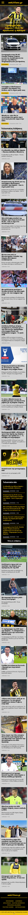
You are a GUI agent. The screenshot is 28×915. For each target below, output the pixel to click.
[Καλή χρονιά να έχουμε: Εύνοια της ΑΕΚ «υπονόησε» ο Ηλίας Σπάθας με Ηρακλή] (14, 762)
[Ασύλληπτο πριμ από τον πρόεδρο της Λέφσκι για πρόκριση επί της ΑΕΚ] (14, 553)
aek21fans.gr (14, 895)
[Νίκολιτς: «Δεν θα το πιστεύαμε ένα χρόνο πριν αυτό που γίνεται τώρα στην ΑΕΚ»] (14, 104)
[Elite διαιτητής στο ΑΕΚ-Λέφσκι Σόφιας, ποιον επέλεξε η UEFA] (14, 795)
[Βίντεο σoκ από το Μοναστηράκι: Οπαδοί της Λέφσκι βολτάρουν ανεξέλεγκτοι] (14, 244)
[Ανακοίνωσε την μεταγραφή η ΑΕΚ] (14, 458)
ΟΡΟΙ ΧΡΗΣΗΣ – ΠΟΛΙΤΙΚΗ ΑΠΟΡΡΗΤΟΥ (14, 903)
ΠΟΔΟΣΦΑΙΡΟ (5, 64)
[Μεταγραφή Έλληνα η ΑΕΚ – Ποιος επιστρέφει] (14, 586)
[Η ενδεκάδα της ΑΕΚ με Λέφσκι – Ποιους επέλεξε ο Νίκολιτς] (14, 139)
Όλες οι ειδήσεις (14, 541)
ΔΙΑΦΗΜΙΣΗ (18, 901)
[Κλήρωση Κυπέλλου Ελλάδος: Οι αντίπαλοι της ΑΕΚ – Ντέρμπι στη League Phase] (14, 355)
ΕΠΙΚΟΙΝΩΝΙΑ (10, 901)
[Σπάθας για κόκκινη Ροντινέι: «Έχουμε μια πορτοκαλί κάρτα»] (14, 654)
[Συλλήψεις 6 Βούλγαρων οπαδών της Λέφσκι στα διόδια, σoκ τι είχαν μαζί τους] (14, 75)
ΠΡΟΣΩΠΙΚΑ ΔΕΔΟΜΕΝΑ (14, 905)
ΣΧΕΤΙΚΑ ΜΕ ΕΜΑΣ (20, 907)
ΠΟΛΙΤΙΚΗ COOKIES (8, 907)
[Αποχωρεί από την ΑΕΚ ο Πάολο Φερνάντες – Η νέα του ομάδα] (14, 865)
